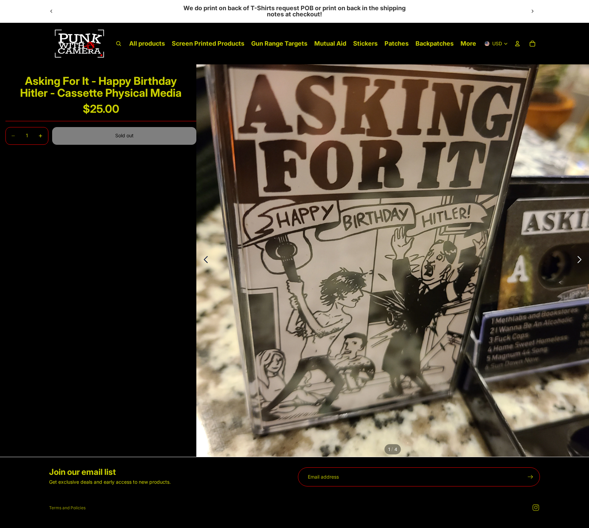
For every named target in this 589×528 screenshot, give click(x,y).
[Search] (118, 43)
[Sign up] (530, 476)
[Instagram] (536, 507)
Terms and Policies (67, 507)
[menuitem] (468, 44)
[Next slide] (532, 11)
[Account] (517, 43)
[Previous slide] (51, 11)
